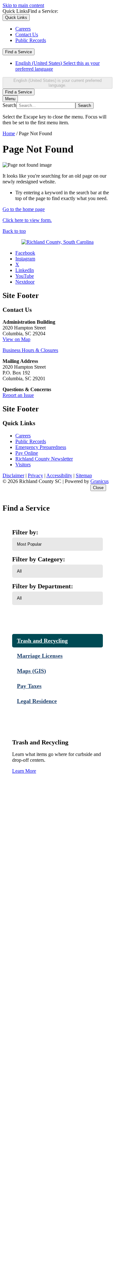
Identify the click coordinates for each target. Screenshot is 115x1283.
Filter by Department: (42, 586)
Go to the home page (24, 209)
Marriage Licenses (40, 656)
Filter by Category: (38, 559)
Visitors (23, 464)
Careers (23, 435)
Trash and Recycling (42, 640)
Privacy (35, 475)
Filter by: (25, 532)
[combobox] (57, 83)
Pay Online (26, 453)
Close (98, 487)
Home (9, 133)
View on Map (16, 339)
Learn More (24, 771)
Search (9, 105)
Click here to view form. (27, 220)
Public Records (30, 441)
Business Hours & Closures (30, 350)
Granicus (99, 481)
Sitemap (84, 475)
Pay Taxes (29, 686)
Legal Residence (37, 701)
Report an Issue (18, 395)
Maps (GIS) (31, 671)
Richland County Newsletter (44, 458)
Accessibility (59, 475)
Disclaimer (13, 475)
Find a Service (18, 51)
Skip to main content (23, 5)
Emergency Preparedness (40, 447)
